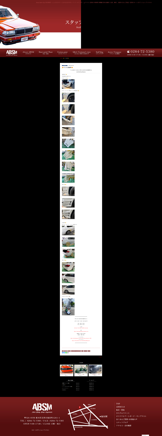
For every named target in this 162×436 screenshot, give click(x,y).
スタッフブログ (99, 53)
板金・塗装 (46, 53)
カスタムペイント (63, 53)
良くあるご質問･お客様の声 (82, 53)
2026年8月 (91, 383)
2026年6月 (91, 386)
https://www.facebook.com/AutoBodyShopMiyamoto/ (81, 340)
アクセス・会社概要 (114, 53)
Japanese (144, 435)
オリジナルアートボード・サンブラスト (131, 416)
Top (10, 53)
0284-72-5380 (34, 421)
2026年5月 (91, 388)
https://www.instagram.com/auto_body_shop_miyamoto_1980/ (81, 338)
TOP (118, 404)
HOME (61, 58)
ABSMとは (120, 407)
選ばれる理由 (28, 53)
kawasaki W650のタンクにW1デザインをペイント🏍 (66, 374)
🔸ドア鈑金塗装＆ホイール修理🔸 (95, 374)
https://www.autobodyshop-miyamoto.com (81, 331)
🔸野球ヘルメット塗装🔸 (81, 374)
